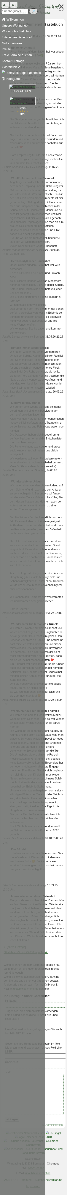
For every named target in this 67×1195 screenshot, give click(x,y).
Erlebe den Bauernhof (17, 37)
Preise (6, 49)
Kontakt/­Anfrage (13, 61)
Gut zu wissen (12, 43)
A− (5, 5)
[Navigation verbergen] (61, 6)
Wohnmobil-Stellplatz (16, 31)
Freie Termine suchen (17, 55)
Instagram (12, 79)
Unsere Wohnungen (15, 25)
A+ (14, 5)
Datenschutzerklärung (48, 1179)
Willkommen (15, 19)
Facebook (33, 73)
